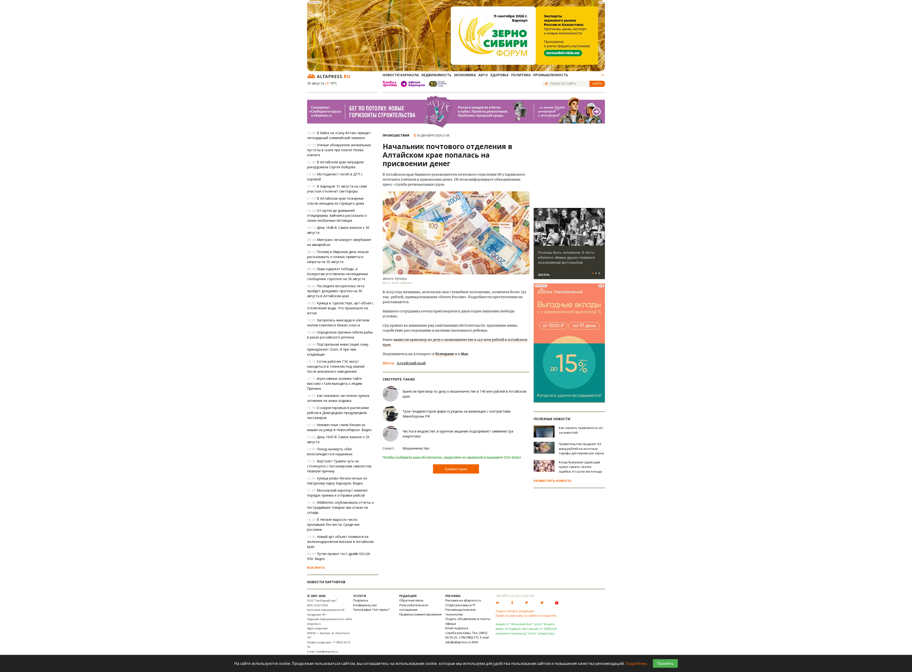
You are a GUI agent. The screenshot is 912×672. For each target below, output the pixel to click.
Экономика (465, 75)
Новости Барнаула (401, 75)
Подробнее (635, 663)
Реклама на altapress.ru (463, 600)
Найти (597, 83)
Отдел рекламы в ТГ (460, 605)
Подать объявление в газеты (467, 619)
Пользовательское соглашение (413, 607)
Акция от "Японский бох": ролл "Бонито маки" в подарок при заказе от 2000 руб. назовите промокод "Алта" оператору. (526, 628)
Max (464, 354)
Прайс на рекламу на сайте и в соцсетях (526, 615)
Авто (483, 75)
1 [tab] (593, 273)
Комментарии (456, 469)
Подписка (360, 600)
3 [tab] (599, 273)
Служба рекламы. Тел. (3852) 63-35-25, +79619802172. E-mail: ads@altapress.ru (467, 637)
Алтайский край (411, 363)
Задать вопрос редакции (515, 611)
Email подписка (456, 628)
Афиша (450, 623)
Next (600, 227)
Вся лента (316, 567)
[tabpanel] (569, 245)
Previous (538, 227)
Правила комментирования (420, 614)
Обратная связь (411, 600)
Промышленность (550, 75)
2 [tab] (596, 273)
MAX (475, 642)
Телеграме (444, 354)
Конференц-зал (365, 605)
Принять (665, 663)
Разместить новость (553, 481)
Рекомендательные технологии (460, 611)
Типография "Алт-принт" (371, 609)
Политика (521, 75)
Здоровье (499, 75)
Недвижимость (436, 75)
